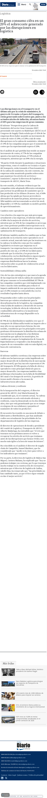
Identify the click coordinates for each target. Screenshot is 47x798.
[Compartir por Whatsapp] (35, 92)
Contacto (4, 775)
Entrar (43, 4)
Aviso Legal (12, 775)
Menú (23, 4)
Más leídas (8, 663)
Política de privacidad (36, 775)
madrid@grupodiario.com (19, 761)
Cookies (5, 795)
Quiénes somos (22, 775)
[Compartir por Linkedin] (2, 92)
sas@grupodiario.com (32, 767)
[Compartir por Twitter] (42, 92)
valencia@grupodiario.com (26, 764)
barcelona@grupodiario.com (22, 754)
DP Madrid (3, 76)
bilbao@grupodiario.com (17, 758)
